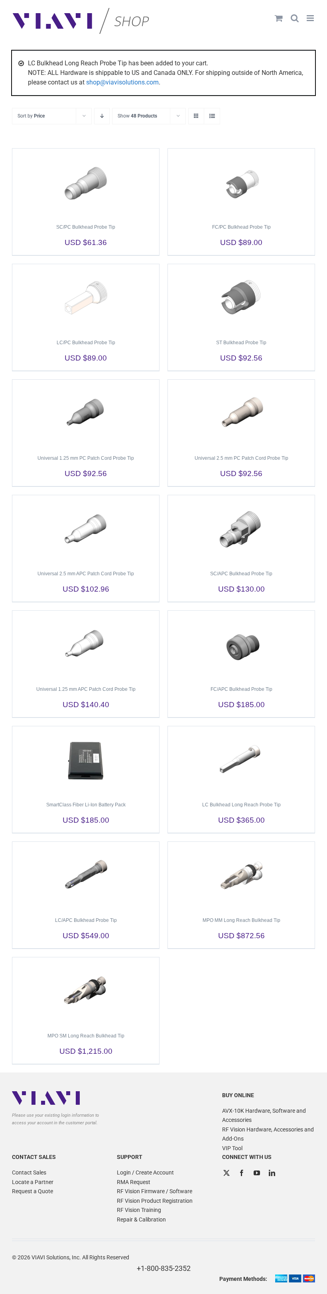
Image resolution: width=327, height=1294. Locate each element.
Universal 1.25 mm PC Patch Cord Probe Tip (85, 458)
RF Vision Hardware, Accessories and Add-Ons (268, 1134)
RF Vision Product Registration (155, 1201)
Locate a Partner (32, 1182)
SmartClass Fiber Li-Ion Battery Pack (86, 805)
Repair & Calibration (141, 1219)
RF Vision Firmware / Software (154, 1191)
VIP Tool (232, 1148)
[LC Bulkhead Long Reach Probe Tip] (241, 760)
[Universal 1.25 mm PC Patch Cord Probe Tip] (85, 413)
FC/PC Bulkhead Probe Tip (241, 227)
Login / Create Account (145, 1172)
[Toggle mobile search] (295, 18)
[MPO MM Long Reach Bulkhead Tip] (241, 876)
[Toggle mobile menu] (311, 18)
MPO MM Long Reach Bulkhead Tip (241, 920)
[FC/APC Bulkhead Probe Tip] (241, 644)
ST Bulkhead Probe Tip (241, 342)
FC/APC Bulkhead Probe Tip (241, 689)
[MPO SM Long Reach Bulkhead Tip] (85, 991)
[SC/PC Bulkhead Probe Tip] (85, 182)
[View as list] (212, 116)
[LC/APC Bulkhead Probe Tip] (85, 876)
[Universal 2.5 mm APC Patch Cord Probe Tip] (85, 529)
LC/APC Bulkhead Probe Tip (86, 920)
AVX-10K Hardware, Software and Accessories (264, 1115)
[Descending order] (102, 116)
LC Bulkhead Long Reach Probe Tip (241, 805)
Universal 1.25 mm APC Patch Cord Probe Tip (86, 689)
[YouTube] (256, 1173)
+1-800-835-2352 (164, 1268)
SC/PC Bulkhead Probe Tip (85, 227)
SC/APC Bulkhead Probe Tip (241, 573)
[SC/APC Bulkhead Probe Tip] (241, 529)
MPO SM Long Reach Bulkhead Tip (85, 1036)
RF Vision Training (139, 1210)
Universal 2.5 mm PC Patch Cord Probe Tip (241, 458)
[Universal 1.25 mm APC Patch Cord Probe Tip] (85, 644)
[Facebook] (241, 1173)
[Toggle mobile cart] (279, 18)
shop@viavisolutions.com (122, 82)
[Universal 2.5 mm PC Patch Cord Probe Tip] (241, 413)
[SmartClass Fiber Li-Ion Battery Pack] (85, 760)
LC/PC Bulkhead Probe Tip (86, 342)
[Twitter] (226, 1173)
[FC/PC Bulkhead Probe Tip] (241, 182)
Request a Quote (32, 1191)
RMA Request (133, 1182)
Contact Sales (29, 1172)
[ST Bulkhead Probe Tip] (241, 298)
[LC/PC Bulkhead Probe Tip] (85, 298)
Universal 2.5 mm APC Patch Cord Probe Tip (85, 573)
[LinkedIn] (272, 1173)
